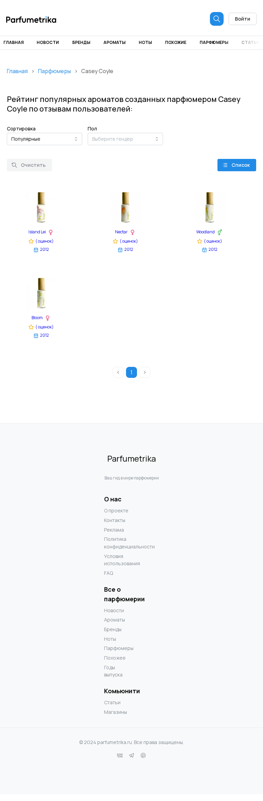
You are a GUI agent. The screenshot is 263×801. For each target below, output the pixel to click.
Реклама (114, 529)
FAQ (108, 573)
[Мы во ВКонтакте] (120, 755)
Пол (92, 128)
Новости (48, 42)
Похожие (175, 42)
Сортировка (21, 128)
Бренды (81, 42)
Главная (13, 42)
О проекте (116, 510)
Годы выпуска (113, 671)
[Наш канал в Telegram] (131, 755)
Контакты (114, 520)
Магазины (115, 712)
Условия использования (118, 560)
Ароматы (114, 42)
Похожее (115, 657)
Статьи (250, 42)
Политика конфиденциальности (118, 543)
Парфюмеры (214, 42)
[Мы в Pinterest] (143, 755)
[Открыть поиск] (217, 19)
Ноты (145, 42)
